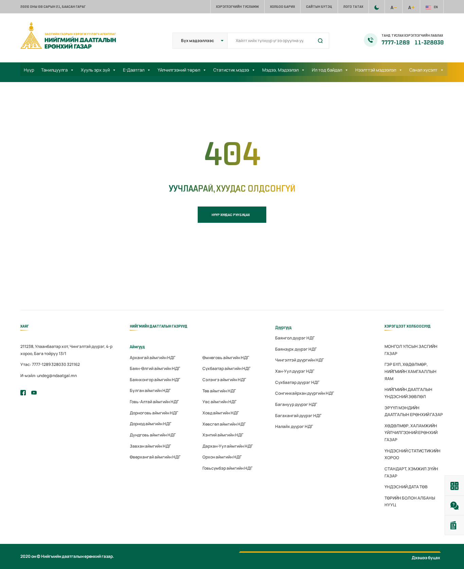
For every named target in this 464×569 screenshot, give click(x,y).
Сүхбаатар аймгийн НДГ (226, 368)
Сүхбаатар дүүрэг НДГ (297, 382)
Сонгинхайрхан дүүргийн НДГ (304, 393)
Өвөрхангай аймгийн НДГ (155, 457)
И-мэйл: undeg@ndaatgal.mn (48, 375)
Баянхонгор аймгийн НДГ (155, 379)
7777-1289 (396, 42)
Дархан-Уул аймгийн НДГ (227, 446)
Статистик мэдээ (231, 70)
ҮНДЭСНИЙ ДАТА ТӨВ (406, 487)
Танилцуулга (54, 70)
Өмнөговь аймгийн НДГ (225, 357)
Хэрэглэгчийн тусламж (237, 6)
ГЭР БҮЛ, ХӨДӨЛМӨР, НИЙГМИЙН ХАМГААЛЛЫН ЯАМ (410, 371)
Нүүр (29, 70)
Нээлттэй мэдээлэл (375, 70)
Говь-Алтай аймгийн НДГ (154, 402)
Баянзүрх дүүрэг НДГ (296, 349)
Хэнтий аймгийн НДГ (222, 435)
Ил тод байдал (327, 70)
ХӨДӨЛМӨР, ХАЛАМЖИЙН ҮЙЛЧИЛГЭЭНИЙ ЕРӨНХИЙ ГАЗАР (411, 433)
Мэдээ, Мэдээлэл (280, 70)
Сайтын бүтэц (319, 6)
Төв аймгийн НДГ (219, 391)
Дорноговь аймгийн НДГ (154, 413)
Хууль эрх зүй (95, 70)
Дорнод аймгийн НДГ (150, 424)
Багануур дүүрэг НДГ (296, 404)
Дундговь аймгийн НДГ (153, 435)
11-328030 (429, 42)
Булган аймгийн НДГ (150, 390)
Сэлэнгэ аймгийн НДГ (224, 379)
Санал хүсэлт (423, 70)
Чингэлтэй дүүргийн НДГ (299, 360)
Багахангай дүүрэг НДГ (298, 415)
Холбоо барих (282, 6)
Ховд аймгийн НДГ (220, 413)
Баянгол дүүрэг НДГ (295, 338)
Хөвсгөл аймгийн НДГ (224, 424)
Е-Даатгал (133, 70)
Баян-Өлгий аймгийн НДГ (155, 368)
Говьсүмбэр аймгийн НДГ (227, 468)
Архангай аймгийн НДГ (152, 357)
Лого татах (353, 6)
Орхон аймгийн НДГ (222, 457)
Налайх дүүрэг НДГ (294, 426)
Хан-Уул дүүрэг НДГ (294, 371)
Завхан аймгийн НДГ (150, 446)
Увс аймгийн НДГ (219, 402)
